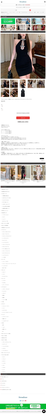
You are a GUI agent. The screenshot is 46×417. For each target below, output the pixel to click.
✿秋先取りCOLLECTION (6, 227)
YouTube (3, 383)
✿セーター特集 (4, 335)
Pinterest (3, 385)
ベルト (4, 327)
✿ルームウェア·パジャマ (6, 352)
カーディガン (5, 310)
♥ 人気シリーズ (4, 193)
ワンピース (3, 13)
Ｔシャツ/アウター (6, 346)
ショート (4, 219)
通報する (42, 160)
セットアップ (5, 240)
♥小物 (3, 322)
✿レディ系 (4, 267)
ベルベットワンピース (6, 244)
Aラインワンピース (6, 246)
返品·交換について (5, 376)
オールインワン (5, 276)
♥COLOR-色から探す (5, 354)
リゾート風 (18, 12)
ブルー (4, 365)
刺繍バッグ (4, 318)
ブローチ (4, 293)
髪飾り (4, 297)
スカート (4, 272)
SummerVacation (24, 12)
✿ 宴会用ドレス (4, 212)
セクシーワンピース (6, 233)
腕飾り (4, 295)
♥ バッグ (3, 314)
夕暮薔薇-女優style (6, 195)
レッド (4, 369)
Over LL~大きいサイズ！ (7, 231)
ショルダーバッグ (5, 320)
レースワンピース (5, 238)
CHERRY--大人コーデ (6, 204)
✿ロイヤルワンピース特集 (6, 333)
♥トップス (3, 259)
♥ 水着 (3, 301)
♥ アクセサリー (4, 286)
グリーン (4, 371)
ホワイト (4, 361)
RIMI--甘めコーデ (5, 202)
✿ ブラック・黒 (5, 221)
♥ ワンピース (4, 229)
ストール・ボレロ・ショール (7, 312)
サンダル (4, 282)
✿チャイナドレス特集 (5, 223)
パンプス (4, 280)
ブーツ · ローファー (6, 284)
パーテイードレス (5, 214)
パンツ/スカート (5, 350)
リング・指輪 (5, 299)
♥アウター (3, 303)
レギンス (4, 348)
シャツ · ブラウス (5, 261)
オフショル (31, 12)
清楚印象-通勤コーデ (6, 208)
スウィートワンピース (6, 250)
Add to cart (23, 117)
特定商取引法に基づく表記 (6, 389)
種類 (1, 104)
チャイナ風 (42, 12)
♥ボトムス (3, 269)
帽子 (3, 325)
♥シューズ (3, 278)
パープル (4, 363)
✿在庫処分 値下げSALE (5, 191)
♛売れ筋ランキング (5, 189)
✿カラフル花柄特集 (5, 225)
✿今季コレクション (5, 210)
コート (4, 308)
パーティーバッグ (5, 316)
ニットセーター (5, 265)
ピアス (8, 13)
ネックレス (4, 291)
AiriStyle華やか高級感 (6, 206)
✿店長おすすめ (4, 337)
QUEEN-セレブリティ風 (6, 197)
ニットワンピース (5, 242)
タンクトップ (5, 344)
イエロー (4, 367)
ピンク (4, 356)
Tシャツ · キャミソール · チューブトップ (9, 263)
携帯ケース (4, 329)
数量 (1, 108)
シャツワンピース (5, 255)
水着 (38, 12)
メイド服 (4, 257)
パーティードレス (12, 12)
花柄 (35, 12)
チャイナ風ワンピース (6, 248)
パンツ (4, 274)
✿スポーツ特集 (4, 339)
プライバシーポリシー (6, 387)
